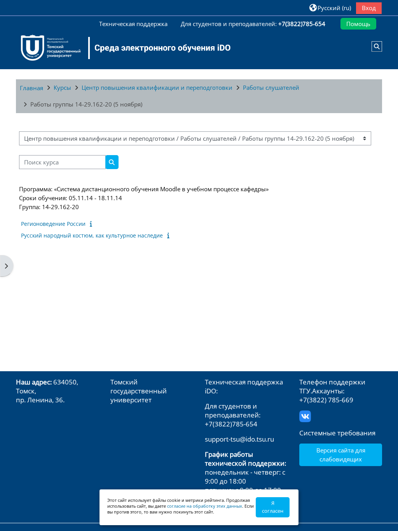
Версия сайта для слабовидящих (340, 454)
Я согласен (272, 507)
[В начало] (121, 48)
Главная (31, 88)
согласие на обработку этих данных (204, 506)
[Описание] (92, 223)
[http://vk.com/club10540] (305, 415)
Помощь (358, 24)
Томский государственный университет (138, 390)
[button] (330, 8)
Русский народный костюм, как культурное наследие (92, 235)
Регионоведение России (53, 223)
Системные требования (337, 432)
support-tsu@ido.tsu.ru (239, 439)
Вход (369, 8)
